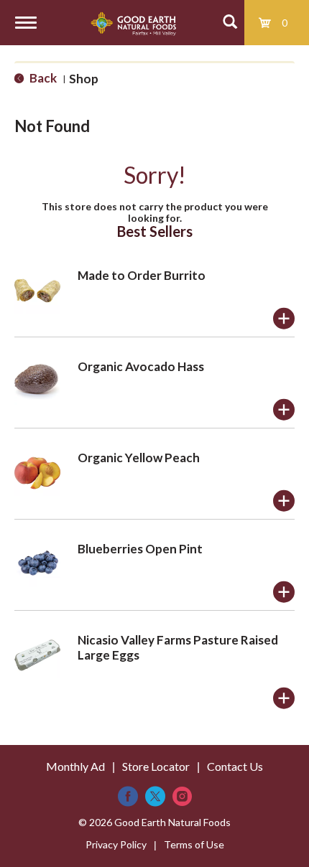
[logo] (133, 22)
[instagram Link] (182, 796)
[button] (284, 318)
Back (42, 77)
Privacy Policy (116, 844)
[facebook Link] (128, 796)
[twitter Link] (155, 796)
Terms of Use (194, 844)
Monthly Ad (75, 766)
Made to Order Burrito (142, 275)
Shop (83, 78)
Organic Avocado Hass (141, 366)
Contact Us (235, 766)
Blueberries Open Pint (140, 548)
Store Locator (156, 766)
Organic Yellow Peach (139, 457)
